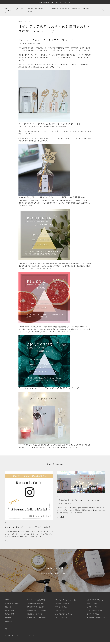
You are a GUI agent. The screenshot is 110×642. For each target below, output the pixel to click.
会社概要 (86, 8)
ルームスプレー (92, 603)
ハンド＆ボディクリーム (63, 614)
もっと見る (9, 541)
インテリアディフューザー (96, 600)
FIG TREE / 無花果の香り (35, 603)
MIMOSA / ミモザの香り (35, 614)
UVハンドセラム (61, 607)
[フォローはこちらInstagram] (6, 629)
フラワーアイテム (93, 614)
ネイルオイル (59, 610)
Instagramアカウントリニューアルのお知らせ (27, 527)
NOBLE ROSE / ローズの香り (37, 617)
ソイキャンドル (92, 607)
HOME (30, 8)
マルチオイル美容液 (62, 603)
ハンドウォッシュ (61, 617)
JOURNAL (32, 11)
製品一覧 (55, 8)
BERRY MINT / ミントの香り (36, 610)
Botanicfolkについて (42, 8)
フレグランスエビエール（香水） (66, 600)
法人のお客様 (76, 8)
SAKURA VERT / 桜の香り (36, 607)
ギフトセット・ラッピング (96, 617)
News (7, 523)
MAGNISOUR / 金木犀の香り (36, 600)
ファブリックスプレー (94, 610)
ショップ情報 (64, 8)
